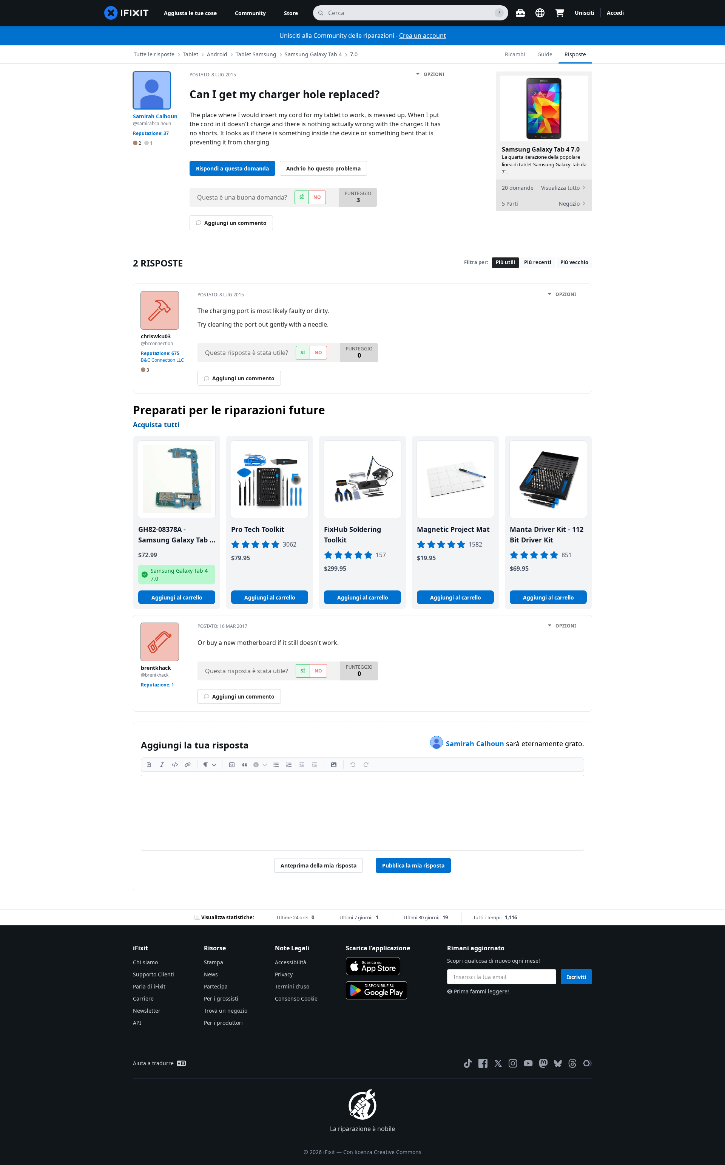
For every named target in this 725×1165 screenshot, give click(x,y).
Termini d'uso (292, 986)
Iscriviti (576, 977)
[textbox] (362, 813)
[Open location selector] (540, 12)
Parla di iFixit (149, 986)
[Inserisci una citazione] (245, 764)
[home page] (126, 13)
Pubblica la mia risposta (413, 865)
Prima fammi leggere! (481, 991)
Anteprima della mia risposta (318, 865)
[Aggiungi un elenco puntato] (276, 764)
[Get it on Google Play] (376, 990)
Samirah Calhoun (476, 743)
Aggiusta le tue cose (190, 13)
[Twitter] (498, 1063)
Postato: (213, 74)
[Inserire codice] (175, 764)
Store (291, 13)
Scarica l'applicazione (378, 948)
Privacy (284, 974)
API (137, 1022)
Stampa (213, 962)
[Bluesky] (558, 1063)
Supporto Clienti (153, 974)
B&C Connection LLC (162, 360)
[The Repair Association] (587, 1063)
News (211, 974)
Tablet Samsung (256, 54)
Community (250, 13)
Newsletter (146, 1010)
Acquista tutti (156, 424)
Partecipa (216, 986)
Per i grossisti (221, 998)
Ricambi (515, 54)
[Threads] (572, 1063)
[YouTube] (528, 1063)
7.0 (354, 54)
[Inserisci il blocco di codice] (232, 764)
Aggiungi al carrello (176, 597)
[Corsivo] (162, 764)
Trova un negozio (225, 1010)
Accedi (615, 12)
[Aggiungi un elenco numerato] (289, 764)
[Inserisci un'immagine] (334, 764)
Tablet (190, 54)
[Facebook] (482, 1063)
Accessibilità (290, 962)
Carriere (143, 998)
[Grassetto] (149, 764)
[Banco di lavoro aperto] (520, 12)
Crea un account (422, 35)
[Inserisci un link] (188, 764)
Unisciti (584, 12)
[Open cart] (559, 12)
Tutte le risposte (154, 54)
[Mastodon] (543, 1063)
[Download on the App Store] (373, 966)
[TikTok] (467, 1063)
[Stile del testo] (210, 764)
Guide (544, 54)
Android (217, 54)
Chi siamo (145, 962)
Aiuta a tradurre (153, 1063)
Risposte (575, 54)
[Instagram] (513, 1063)
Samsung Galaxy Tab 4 (313, 54)
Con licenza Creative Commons (382, 1152)
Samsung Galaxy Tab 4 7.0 (541, 149)
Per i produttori (223, 1022)
